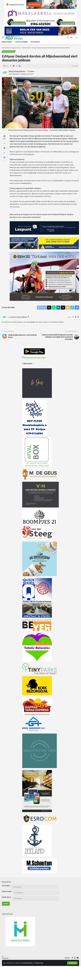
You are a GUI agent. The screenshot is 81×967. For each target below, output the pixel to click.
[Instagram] (78, 317)
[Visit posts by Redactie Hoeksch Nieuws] (4, 317)
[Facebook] (75, 317)
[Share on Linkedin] (58, 308)
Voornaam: (6, 886)
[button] (72, 963)
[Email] (68, 308)
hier (14, 217)
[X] (74, 957)
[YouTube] (77, 957)
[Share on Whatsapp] (54, 308)
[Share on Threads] (63, 308)
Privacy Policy (28, 963)
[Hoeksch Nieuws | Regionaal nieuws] (14, 38)
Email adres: (6, 897)
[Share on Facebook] (10, 65)
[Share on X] (13, 65)
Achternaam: (7, 891)
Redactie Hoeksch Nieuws (17, 71)
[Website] (73, 317)
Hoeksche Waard (8, 51)
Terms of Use (39, 963)
